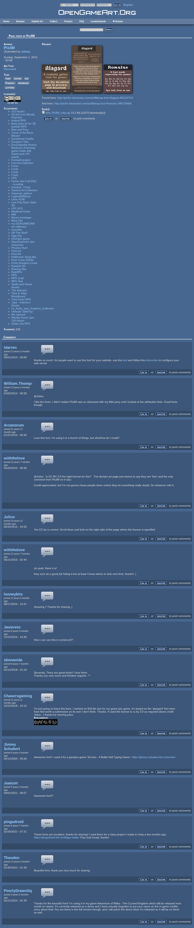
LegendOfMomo (21, 196)
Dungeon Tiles (20, 141)
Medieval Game (20, 211)
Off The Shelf (19, 232)
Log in (48, 118)
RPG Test (17, 281)
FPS (13, 178)
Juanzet (11, 783)
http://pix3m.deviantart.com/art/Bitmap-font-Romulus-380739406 (93, 103)
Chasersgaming (18, 696)
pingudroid (13, 822)
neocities (16, 229)
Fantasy (10, 83)
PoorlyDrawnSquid (21, 891)
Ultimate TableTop (22, 311)
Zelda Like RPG (20, 323)
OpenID (69, 4)
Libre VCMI (18, 199)
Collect (53, 21)
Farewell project (21, 159)
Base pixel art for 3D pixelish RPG (23, 125)
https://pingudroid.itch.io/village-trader (56, 837)
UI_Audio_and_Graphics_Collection (32, 308)
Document (10, 68)
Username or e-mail (88, 4)
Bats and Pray (19, 129)
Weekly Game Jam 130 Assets (22, 319)
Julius (25, 51)
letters (9, 87)
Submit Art (37, 21)
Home (6, 21)
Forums (68, 21)
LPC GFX (17, 208)
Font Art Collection (22, 162)
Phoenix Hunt (19, 247)
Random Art (18, 266)
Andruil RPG (18, 120)
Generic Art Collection (24, 190)
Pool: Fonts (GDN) (22, 259)
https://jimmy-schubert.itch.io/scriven (153, 757)
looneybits (13, 594)
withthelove (14, 458)
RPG (14, 275)
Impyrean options (21, 193)
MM (13, 214)
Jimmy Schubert (12, 746)
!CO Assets (18, 111)
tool (125, 360)
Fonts (14, 165)
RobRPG (16, 272)
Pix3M (9, 48)
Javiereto (12, 627)
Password (103, 4)
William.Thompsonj (21, 383)
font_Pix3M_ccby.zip (58, 112)
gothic (17, 78)
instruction (152, 360)
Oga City (16, 235)
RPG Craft (17, 278)
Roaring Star (19, 269)
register (66, 118)
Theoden (11, 858)
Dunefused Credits (22, 138)
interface (23, 83)
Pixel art (16, 250)
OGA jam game (20, 238)
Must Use (17, 220)
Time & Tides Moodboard (19, 295)
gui (26, 78)
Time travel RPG (21, 299)
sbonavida (13, 660)
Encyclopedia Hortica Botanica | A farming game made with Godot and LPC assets (24, 150)
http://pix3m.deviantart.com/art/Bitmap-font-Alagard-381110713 (95, 97)
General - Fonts (20, 187)
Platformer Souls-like (23, 256)
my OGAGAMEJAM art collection (23, 225)
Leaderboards (98, 21)
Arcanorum (14, 425)
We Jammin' (18, 314)
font (8, 78)
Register (128, 4)
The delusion (19, 290)
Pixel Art (16, 253)
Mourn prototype (21, 217)
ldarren (10, 347)
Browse (20, 21)
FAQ (81, 21)
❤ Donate (118, 21)
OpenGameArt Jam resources (23, 243)
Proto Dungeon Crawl (24, 262)
